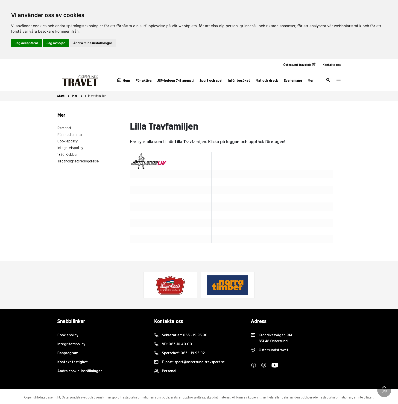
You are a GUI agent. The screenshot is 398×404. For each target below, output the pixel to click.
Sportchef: (183, 353)
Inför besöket (239, 80)
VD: (176, 344)
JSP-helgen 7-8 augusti (175, 80)
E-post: (193, 362)
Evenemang (293, 80)
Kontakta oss (332, 64)
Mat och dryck (267, 80)
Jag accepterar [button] (26, 43)
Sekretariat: (184, 335)
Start (60, 96)
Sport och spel (210, 80)
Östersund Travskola (297, 64)
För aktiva (144, 80)
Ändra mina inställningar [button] (92, 43)
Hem (126, 80)
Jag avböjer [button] (56, 43)
